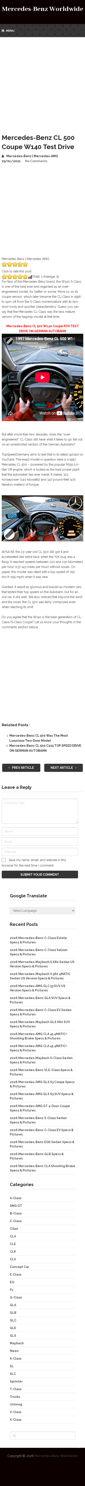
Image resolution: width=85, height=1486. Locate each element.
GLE (13, 1328)
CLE (13, 1244)
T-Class (15, 1389)
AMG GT (16, 1205)
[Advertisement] (42, 81)
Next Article (62, 767)
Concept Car (19, 1267)
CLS (13, 1259)
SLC (13, 1374)
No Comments (36, 161)
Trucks (15, 1396)
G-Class (16, 1297)
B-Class (16, 1213)
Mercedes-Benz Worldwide (42, 9)
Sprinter (16, 1381)
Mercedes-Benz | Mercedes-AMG (32, 156)
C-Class (16, 1221)
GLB (13, 1312)
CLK (13, 1251)
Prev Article (22, 767)
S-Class (15, 1358)
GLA (13, 1305)
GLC (13, 1320)
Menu (10, 30)
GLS (13, 1335)
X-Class (15, 1419)
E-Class (15, 1274)
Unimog (16, 1404)
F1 (11, 1290)
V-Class (15, 1412)
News (14, 1351)
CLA (13, 1236)
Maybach (17, 1343)
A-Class (15, 1198)
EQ (12, 1282)
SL (12, 1366)
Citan (14, 1228)
